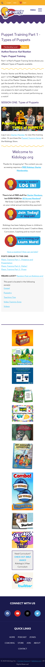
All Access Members (31, 198)
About (37, 643)
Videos (7, 306)
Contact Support (24, 661)
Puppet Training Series (31, 138)
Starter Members (34, 195)
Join (14, 3)
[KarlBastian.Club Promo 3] (22, 338)
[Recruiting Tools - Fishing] (22, 357)
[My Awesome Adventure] (22, 456)
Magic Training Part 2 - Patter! (14, 266)
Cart (24, 3)
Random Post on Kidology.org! (30, 276)
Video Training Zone (12, 301)
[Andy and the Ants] (22, 432)
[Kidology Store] (22, 540)
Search (3, 3)
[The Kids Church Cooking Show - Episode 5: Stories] (22, 521)
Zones (33, 637)
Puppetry (8, 292)
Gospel (7, 288)
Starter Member (18, 134)
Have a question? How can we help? (22, 251)
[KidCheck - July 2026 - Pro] (22, 376)
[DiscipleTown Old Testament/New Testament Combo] (22, 491)
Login (9, 3)
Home (12, 637)
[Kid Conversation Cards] (22, 413)
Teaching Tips (10, 297)
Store (21, 643)
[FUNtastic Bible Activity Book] (22, 394)
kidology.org (36, 661)
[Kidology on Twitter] (22, 580)
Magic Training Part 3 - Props (13, 269)
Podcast (22, 637)
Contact (22, 648)
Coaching (10, 643)
